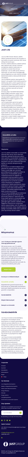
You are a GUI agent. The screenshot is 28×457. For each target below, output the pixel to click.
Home (10, 13)
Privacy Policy (19, 416)
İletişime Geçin (8, 269)
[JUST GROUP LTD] (7, 3)
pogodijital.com (11, 453)
